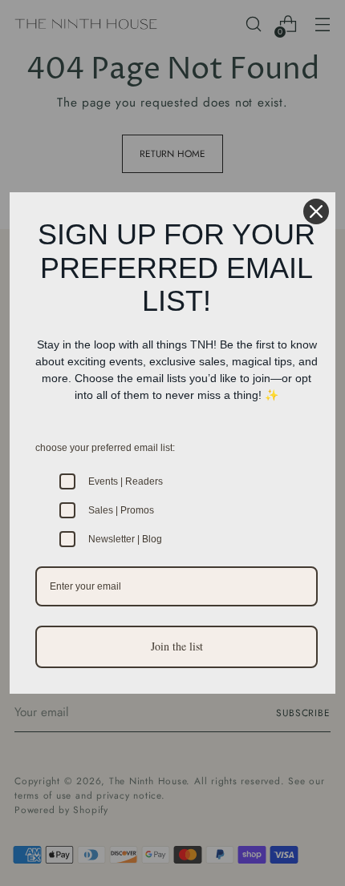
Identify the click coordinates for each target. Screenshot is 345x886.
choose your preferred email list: (105, 447)
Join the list (177, 646)
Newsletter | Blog (125, 539)
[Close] (316, 211)
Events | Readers (125, 481)
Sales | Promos (121, 510)
